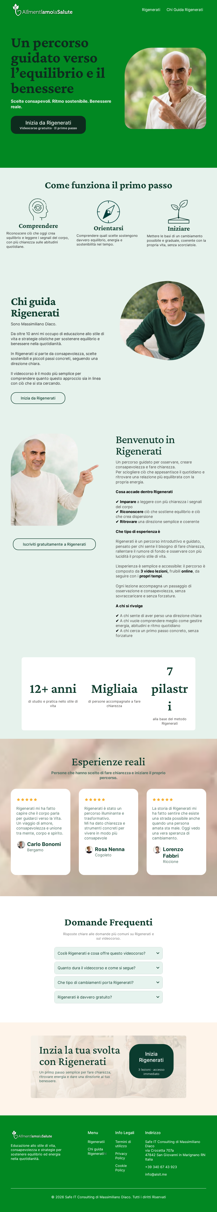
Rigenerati (151, 9)
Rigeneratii (96, 1142)
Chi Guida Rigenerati (185, 9)
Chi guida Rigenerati (96, 1151)
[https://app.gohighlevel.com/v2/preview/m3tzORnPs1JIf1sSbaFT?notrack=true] (38, 1134)
